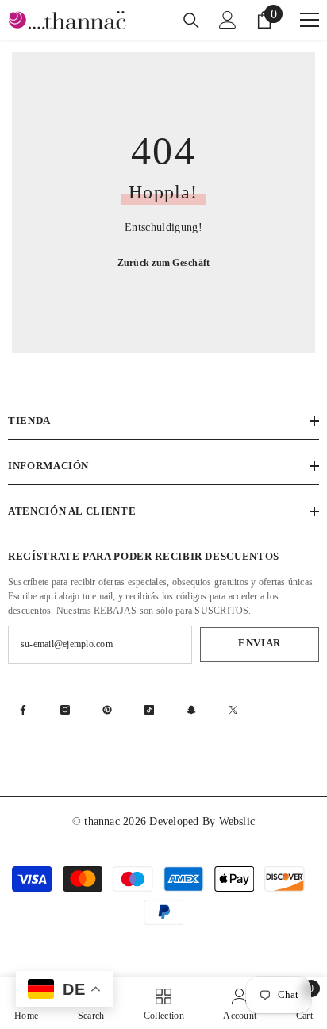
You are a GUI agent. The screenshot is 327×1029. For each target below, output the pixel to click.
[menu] (309, 19)
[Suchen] (191, 20)
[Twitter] (233, 710)
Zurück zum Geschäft (163, 262)
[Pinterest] (107, 710)
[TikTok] (149, 710)
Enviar (259, 643)
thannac (103, 821)
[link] (239, 1003)
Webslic (237, 821)
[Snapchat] (191, 710)
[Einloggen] (228, 20)
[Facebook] (23, 710)
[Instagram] (65, 710)
